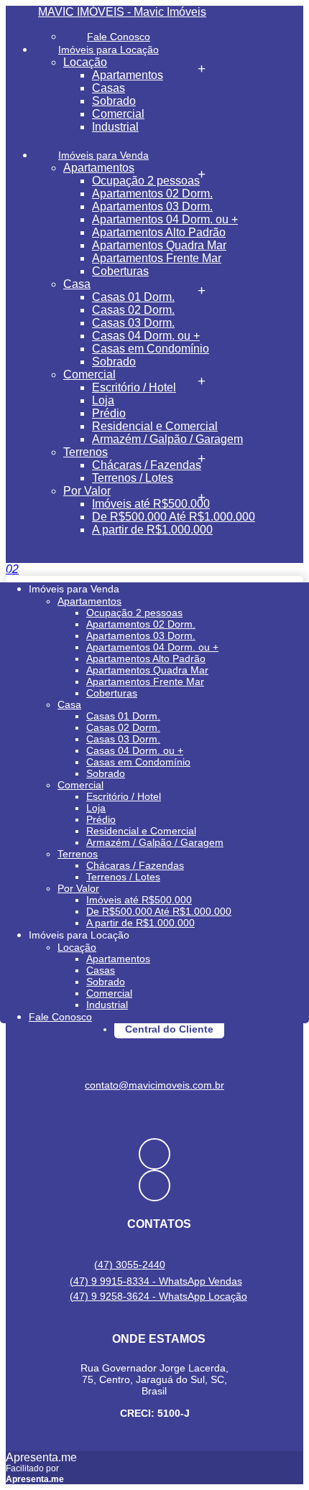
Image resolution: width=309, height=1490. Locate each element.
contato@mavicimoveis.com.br (154, 1085)
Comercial (118, 114)
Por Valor (87, 491)
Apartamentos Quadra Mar (159, 245)
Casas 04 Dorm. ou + (146, 336)
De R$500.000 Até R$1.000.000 (173, 517)
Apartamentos (127, 75)
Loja (103, 400)
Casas (108, 88)
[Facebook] (154, 1154)
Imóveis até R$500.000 (151, 504)
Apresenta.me (41, 1457)
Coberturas (120, 271)
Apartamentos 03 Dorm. (152, 206)
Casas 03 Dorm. (133, 323)
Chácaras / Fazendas (146, 465)
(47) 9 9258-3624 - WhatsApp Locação (158, 1296)
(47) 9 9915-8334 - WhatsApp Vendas (156, 1281)
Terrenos (85, 452)
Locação (85, 62)
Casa (77, 284)
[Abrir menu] (4, 569)
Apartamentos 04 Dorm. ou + (165, 219)
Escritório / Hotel (134, 387)
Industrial (115, 127)
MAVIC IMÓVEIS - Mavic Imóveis (122, 12)
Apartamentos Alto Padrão (159, 232)
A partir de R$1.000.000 (152, 529)
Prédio (109, 413)
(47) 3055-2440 (129, 1264)
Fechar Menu (70, 543)
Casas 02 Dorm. (133, 310)
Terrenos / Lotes (132, 478)
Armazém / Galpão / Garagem (167, 439)
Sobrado (114, 101)
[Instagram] (154, 1185)
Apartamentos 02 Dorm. (152, 193)
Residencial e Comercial (155, 426)
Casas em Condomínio (150, 349)
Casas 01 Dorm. (133, 297)
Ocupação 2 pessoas (146, 180)
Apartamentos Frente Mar (156, 258)
